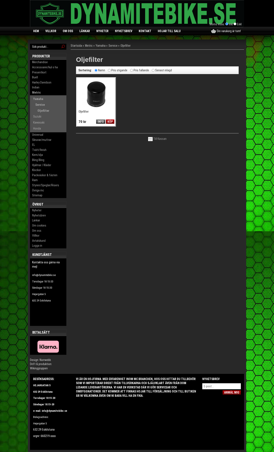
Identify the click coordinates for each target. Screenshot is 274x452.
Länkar (84, 31)
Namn (101, 70)
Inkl (231, 24)
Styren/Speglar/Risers (45, 185)
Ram (35, 180)
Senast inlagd (163, 70)
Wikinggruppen (39, 368)
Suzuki (37, 116)
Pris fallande (141, 70)
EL (33, 144)
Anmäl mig (231, 392)
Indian (35, 87)
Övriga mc (38, 190)
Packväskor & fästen (44, 175)
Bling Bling (38, 160)
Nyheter (102, 31)
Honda (37, 128)
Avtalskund (39, 240)
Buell (35, 77)
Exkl (239, 24)
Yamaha (38, 99)
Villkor (50, 31)
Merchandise (40, 62)
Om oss (68, 31)
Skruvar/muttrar (41, 140)
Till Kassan (160, 138)
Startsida (76, 45)
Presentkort (39, 72)
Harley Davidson (41, 82)
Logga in (37, 245)
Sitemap (37, 195)
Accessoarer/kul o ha (45, 67)
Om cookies (39, 225)
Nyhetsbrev (123, 31)
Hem (36, 31)
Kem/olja (37, 155)
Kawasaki (39, 122)
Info (101, 121)
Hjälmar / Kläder (41, 165)
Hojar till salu (169, 31)
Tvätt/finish (39, 150)
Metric (36, 92)
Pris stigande (119, 70)
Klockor (36, 170)
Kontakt (145, 31)
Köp (110, 121)
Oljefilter (43, 110)
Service (40, 104)
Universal (37, 134)
